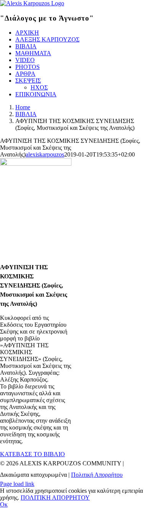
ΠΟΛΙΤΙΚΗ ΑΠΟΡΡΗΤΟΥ (55, 497)
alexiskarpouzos (45, 154)
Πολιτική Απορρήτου (97, 474)
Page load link (17, 484)
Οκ (4, 504)
